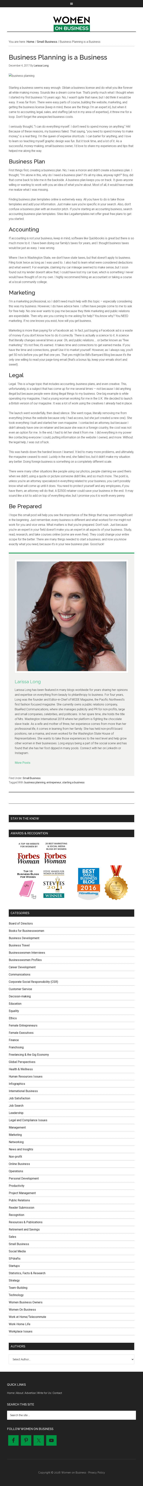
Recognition (16, 1215)
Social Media (17, 1251)
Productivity (16, 1186)
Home (10, 1392)
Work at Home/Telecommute (27, 1317)
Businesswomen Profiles (25, 960)
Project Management (22, 1193)
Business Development (24, 938)
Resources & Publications (25, 1222)
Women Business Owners (25, 1302)
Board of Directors (21, 923)
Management (17, 1127)
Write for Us (44, 1392)
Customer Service (20, 989)
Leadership (16, 1113)
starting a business (73, 782)
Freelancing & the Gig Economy (29, 1054)
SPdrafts (14, 1258)
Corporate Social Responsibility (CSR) (33, 982)
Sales (12, 1237)
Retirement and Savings (24, 1229)
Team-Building (18, 1288)
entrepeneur (54, 782)
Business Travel (19, 945)
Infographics (17, 1084)
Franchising (16, 1047)
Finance (14, 1040)
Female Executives (21, 1033)
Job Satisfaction (19, 1098)
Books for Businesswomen (26, 931)
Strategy (14, 1280)
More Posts (22, 762)
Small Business (32, 778)
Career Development (22, 967)
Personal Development (24, 1178)
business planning (34, 782)
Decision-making (20, 996)
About (19, 1392)
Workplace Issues (20, 1331)
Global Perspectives (22, 1062)
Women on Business (71, 23)
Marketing (15, 1135)
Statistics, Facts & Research (27, 1273)
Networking (16, 1142)
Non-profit (15, 1156)
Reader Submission (21, 1207)
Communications (19, 974)
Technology (16, 1295)
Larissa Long (28, 681)
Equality (14, 1011)
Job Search (16, 1105)
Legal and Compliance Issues (28, 1120)
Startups (14, 1266)
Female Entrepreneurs (23, 1025)
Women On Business (22, 1309)
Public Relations (19, 1200)
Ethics (13, 1018)
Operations (16, 1171)
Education (15, 1003)
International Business (23, 1091)
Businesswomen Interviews (27, 952)
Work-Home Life (19, 1324)
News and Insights (21, 1149)
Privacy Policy (96, 1472)
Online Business (19, 1164)
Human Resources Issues (25, 1076)
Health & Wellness (21, 1069)
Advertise (30, 1392)
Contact (57, 1392)
